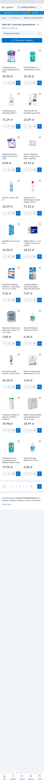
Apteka (4, 18)
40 (31, 486)
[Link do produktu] (11, 67)
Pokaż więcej (6, 504)
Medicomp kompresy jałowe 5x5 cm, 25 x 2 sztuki (10, 156)
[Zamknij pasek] (41, 13)
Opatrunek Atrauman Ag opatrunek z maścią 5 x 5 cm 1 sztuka (11, 330)
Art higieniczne (15, 18)
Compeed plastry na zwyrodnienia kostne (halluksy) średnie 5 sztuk (11, 460)
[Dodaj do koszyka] (18, 83)
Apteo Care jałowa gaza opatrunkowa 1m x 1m (32, 372)
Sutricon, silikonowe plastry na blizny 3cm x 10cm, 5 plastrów (32, 156)
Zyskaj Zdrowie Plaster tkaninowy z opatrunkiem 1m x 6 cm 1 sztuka (11, 287)
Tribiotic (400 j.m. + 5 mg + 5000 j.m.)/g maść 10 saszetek (32, 243)
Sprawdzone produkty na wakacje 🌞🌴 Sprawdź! (21, 13)
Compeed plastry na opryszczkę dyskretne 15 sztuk (10, 70)
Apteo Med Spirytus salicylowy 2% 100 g (31, 329)
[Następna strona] (39, 486)
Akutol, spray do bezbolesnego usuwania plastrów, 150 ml (32, 200)
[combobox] (29, 7)
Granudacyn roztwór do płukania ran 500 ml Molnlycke (10, 417)
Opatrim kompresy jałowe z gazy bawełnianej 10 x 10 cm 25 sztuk (33, 417)
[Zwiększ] (13, 83)
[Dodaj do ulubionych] (18, 50)
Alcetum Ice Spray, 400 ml (10, 199)
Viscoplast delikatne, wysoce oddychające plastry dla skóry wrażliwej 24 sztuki (33, 287)
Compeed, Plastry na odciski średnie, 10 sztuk (32, 68)
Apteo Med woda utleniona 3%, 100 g (30, 459)
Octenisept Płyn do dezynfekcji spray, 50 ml (32, 112)
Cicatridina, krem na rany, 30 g (11, 242)
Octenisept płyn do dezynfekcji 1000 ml (9, 112)
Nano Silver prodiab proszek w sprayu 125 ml (11, 372)
